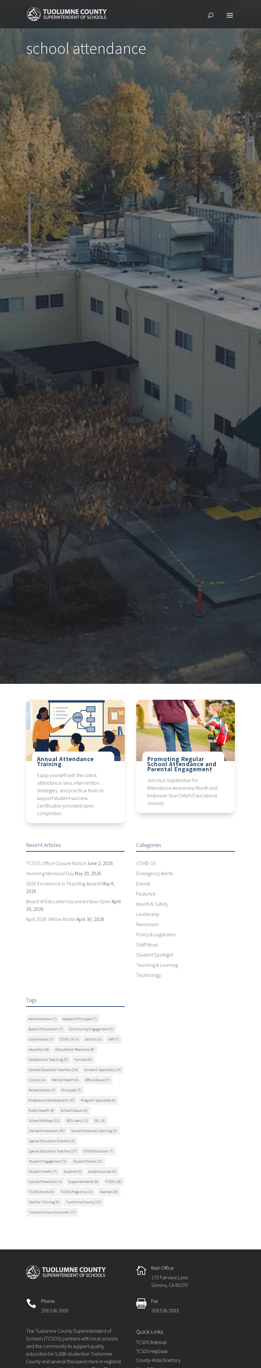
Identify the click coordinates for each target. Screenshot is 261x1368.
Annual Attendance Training (65, 761)
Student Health (43, 1171)
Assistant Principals (80, 1018)
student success (102, 1171)
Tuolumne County (83, 1202)
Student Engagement (48, 1161)
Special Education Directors (52, 1140)
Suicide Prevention (45, 1181)
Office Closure (97, 1079)
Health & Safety (152, 904)
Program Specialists (98, 1100)
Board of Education (46, 1029)
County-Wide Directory (158, 1360)
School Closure (74, 1110)
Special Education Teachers (53, 1151)
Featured (145, 893)
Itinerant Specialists (102, 1069)
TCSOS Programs (76, 1191)
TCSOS (113, 1181)
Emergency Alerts (154, 873)
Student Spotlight (154, 955)
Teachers (108, 1191)
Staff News (147, 944)
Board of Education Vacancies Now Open (68, 901)
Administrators (43, 1018)
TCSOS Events (41, 1191)
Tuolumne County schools (52, 1212)
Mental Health (65, 1079)
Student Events (88, 1161)
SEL (99, 1120)
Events (143, 883)
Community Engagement (91, 1029)
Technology (148, 975)
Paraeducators (42, 1090)
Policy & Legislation (156, 934)
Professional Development (52, 1100)
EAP (113, 1039)
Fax (154, 1301)
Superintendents (83, 1181)
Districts (93, 1039)
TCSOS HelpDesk (152, 1351)
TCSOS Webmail (151, 1342)
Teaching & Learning (157, 965)
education (39, 1049)
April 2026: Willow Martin (50, 919)
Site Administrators (47, 1130)
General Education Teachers (53, 1069)
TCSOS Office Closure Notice (56, 863)
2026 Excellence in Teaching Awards (63, 883)
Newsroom (147, 924)
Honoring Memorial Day (50, 873)
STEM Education (98, 1151)
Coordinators (41, 1039)
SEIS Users (77, 1120)
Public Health (41, 1110)
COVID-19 (146, 863)
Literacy (37, 1079)
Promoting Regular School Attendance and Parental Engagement (181, 764)
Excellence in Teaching (48, 1059)
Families (83, 1059)
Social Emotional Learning (94, 1130)
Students (72, 1171)
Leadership (147, 914)
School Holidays (44, 1120)
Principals (71, 1090)
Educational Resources (75, 1049)
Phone (48, 1301)
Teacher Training (44, 1202)
